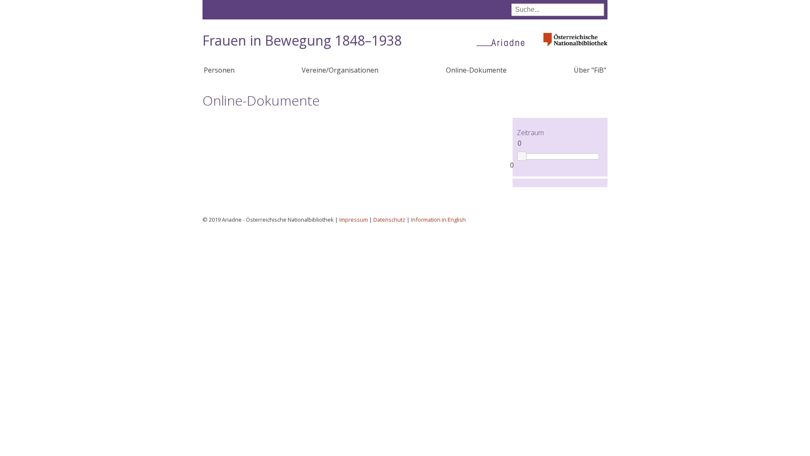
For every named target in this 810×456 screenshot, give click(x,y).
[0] (521, 156)
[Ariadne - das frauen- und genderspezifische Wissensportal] (503, 42)
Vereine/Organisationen (340, 70)
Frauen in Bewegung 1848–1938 (302, 40)
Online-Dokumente (476, 70)
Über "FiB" (590, 70)
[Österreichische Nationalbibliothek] (575, 49)
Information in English (438, 219)
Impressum (353, 219)
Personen (219, 70)
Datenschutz (389, 219)
